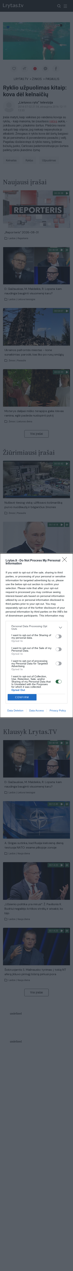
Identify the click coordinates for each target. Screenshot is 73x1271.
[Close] (65, 560)
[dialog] (36, 635)
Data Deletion (15, 710)
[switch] (59, 636)
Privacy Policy (58, 710)
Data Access (36, 710)
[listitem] (36, 627)
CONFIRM (22, 697)
